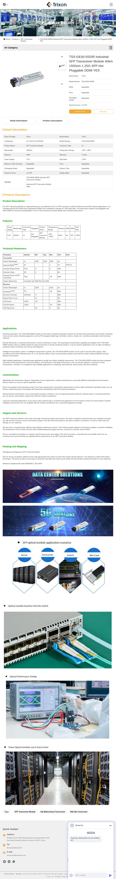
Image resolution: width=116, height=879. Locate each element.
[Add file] (71, 875)
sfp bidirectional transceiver (52, 812)
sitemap (18, 874)
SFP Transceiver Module (24, 812)
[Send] (110, 875)
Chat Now (103, 111)
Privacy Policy (9, 874)
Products (15, 39)
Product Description (52, 121)
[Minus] (110, 825)
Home (8, 39)
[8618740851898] (13, 862)
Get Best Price (80, 111)
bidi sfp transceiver (79, 812)
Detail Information (18, 121)
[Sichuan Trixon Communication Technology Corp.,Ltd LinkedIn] (9, 862)
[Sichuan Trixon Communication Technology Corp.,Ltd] (58, 4)
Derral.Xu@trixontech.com (16, 855)
